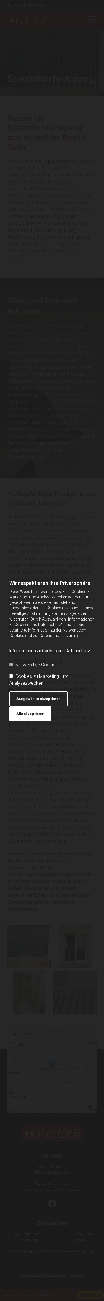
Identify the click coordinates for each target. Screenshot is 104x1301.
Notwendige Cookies (36, 664)
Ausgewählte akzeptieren (38, 699)
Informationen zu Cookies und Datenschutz (49, 650)
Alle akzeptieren (30, 713)
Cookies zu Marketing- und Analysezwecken (39, 680)
